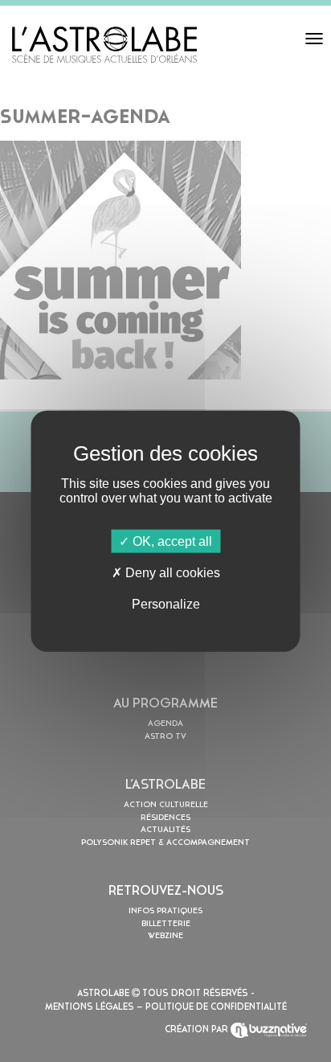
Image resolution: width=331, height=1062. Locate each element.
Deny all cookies (171, 572)
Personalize (166, 604)
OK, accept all (170, 540)
